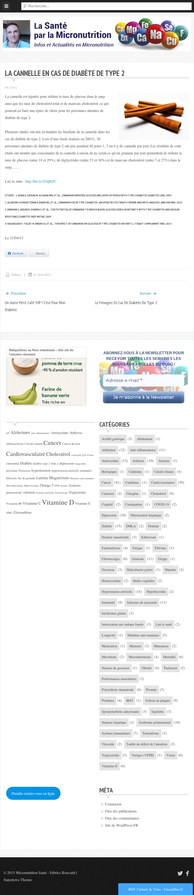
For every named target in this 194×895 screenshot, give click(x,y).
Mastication (109, 646)
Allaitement (144, 439)
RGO (129, 700)
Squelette (157, 711)
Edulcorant (148, 537)
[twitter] (179, 873)
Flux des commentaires (122, 818)
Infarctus (11, 478)
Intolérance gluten (114, 613)
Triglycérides (77, 492)
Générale (138, 559)
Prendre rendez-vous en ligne (33, 793)
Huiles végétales (143, 580)
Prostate (151, 689)
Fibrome (160, 548)
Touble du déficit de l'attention (146, 744)
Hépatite (170, 569)
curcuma (12, 463)
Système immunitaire (116, 733)
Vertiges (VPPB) (143, 755)
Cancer (52, 442)
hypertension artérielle (65, 471)
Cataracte (108, 493)
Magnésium (59, 477)
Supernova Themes (18, 879)
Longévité (108, 635)
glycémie (12, 471)
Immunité (108, 602)
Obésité (147, 668)
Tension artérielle (45, 492)
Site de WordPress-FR (121, 825)
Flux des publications (121, 810)
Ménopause (161, 646)
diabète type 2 (41, 464)
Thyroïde (108, 744)
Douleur (153, 526)
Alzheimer (20, 432)
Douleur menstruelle (115, 537)
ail (7, 433)
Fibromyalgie (111, 559)
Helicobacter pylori (140, 569)
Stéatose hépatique (114, 722)
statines (64, 485)
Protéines (108, 700)
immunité (86, 471)
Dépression (109, 515)
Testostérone (61, 492)
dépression (66, 463)
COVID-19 (161, 504)
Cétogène (132, 493)
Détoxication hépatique (146, 515)
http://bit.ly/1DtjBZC (41, 181)
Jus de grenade (26, 478)
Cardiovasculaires (163, 482)
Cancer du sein (71, 444)
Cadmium (135, 471)
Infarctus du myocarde (142, 602)
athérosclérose (15, 444)
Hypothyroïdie (156, 591)
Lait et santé (164, 624)
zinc (9, 512)
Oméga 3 (46, 485)
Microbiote (109, 657)
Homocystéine (111, 580)
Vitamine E (82, 503)
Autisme (163, 460)
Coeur (90, 455)
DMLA (54, 463)
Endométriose (111, 548)
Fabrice (16, 274)
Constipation (133, 504)
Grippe (162, 559)
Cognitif (107, 504)
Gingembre (80, 463)
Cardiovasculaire (25, 454)
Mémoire (135, 646)
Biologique (109, 471)
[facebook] (187, 873)
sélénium (29, 492)
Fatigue (137, 548)
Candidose (132, 482)
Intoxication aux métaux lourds (122, 624)
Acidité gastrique (113, 439)
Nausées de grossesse (115, 668)
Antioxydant (110, 460)
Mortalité (169, 657)
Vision (170, 755)
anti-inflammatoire (40, 433)
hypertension (41, 470)
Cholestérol (58, 453)
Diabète (26, 463)
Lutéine (42, 477)
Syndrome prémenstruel (155, 722)
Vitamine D (58, 502)
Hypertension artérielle (117, 591)
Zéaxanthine (22, 512)
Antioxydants (60, 432)
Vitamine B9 (14, 504)
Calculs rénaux (34, 444)
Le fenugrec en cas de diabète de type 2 (126, 302)
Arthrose (76, 432)
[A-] (7, 87)
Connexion (113, 803)
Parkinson (170, 668)
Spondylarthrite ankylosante (120, 711)
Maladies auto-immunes (82, 478)
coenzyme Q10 (78, 455)
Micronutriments (14, 485)
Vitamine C (32, 503)
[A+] (14, 87)
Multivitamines (31, 485)
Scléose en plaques (157, 700)
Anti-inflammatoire (143, 450)
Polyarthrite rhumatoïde (118, 689)
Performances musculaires (119, 678)
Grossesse (24, 471)
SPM (56, 485)
